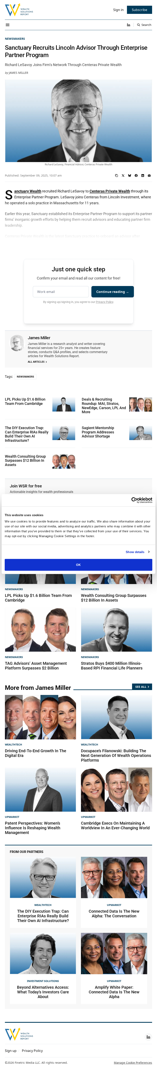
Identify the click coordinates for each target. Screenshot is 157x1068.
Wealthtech (13, 744)
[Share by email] (149, 175)
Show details (135, 551)
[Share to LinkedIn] (143, 175)
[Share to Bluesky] (129, 175)
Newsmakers (15, 39)
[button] (11, 1050)
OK (78, 565)
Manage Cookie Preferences (133, 1063)
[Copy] (116, 175)
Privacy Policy (104, 302)
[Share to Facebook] (136, 175)
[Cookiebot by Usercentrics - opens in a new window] (134, 500)
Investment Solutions (43, 981)
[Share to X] (123, 175)
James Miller (18, 73)
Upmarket (12, 817)
